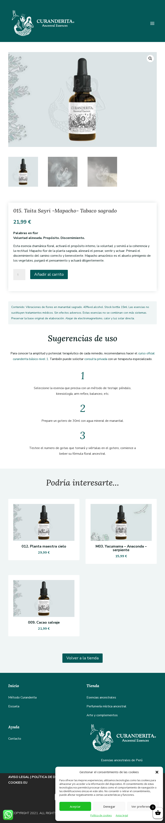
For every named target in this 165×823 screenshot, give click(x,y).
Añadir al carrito (49, 274)
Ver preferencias (143, 806)
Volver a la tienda (82, 658)
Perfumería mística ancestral (106, 706)
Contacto (14, 738)
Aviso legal (122, 815)
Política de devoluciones (55, 777)
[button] (157, 772)
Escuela (13, 706)
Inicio (13, 685)
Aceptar (75, 806)
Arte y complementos (102, 715)
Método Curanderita (22, 697)
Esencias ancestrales (101, 697)
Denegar (109, 806)
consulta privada (95, 359)
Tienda (93, 685)
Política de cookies (101, 815)
